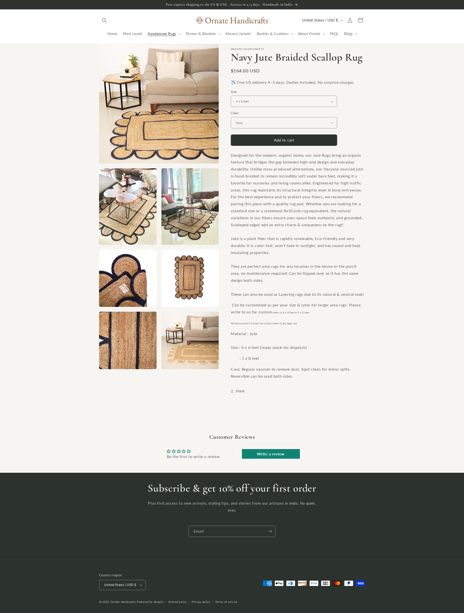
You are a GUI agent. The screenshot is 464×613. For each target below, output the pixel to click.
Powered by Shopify (150, 601)
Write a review (270, 453)
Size (234, 92)
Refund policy (177, 601)
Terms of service (226, 601)
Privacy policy (201, 601)
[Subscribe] (270, 531)
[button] (104, 20)
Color (235, 113)
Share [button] (240, 391)
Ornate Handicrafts (123, 601)
